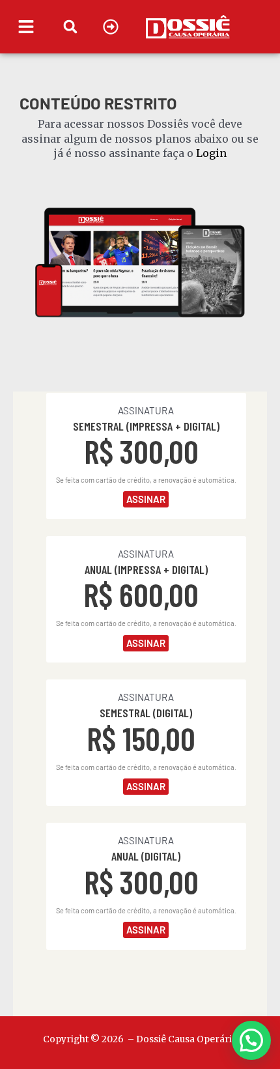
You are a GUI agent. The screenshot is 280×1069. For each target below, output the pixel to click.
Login (211, 153)
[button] (70, 26)
